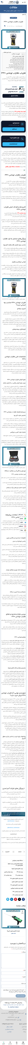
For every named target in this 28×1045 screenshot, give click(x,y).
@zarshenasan (11, 821)
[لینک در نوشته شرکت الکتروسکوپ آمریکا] (13, 918)
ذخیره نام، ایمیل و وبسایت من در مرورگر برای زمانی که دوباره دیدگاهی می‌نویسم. (14, 991)
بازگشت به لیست (13, 851)
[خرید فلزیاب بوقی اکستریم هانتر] (13, 92)
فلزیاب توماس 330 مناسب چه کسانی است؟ (17, 62)
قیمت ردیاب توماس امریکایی (17, 888)
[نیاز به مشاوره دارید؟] (13, 141)
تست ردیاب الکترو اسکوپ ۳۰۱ (16, 878)
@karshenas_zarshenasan (13, 828)
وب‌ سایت (23, 983)
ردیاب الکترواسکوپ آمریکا (17, 869)
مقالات (18, 11)
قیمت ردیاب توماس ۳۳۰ (18, 891)
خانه (22, 11)
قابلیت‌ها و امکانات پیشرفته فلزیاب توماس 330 (16, 65)
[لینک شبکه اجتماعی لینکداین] (11, 899)
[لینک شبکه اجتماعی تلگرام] (7, 899)
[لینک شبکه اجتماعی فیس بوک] (23, 899)
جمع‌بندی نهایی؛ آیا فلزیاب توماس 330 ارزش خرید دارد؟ (15, 67)
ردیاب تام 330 (20, 872)
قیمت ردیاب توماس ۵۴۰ (18, 895)
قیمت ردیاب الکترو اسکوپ (17, 882)
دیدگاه (23, 952)
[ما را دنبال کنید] (13, 126)
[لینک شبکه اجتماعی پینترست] (15, 899)
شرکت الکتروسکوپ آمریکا (13, 931)
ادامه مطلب (13, 933)
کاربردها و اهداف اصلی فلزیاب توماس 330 (17, 59)
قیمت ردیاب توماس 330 (20, 111)
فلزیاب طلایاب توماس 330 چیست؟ (18, 58)
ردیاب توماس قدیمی (8, 872)
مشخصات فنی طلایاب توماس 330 (18, 63)
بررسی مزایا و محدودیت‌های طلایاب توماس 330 (16, 66)
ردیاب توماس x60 (8, 875)
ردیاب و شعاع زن (13, 18)
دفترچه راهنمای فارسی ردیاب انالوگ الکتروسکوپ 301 (15, 864)
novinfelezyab (19, 26)
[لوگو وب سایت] (13, 2)
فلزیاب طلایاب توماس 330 (18, 56)
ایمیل (24, 977)
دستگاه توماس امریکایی (17, 860)
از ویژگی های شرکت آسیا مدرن (19, 69)
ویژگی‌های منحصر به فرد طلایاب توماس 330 (17, 61)
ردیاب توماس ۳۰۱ (19, 875)
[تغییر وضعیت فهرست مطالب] (22, 54)
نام (24, 970)
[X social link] (19, 899)
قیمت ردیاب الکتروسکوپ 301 (16, 885)
